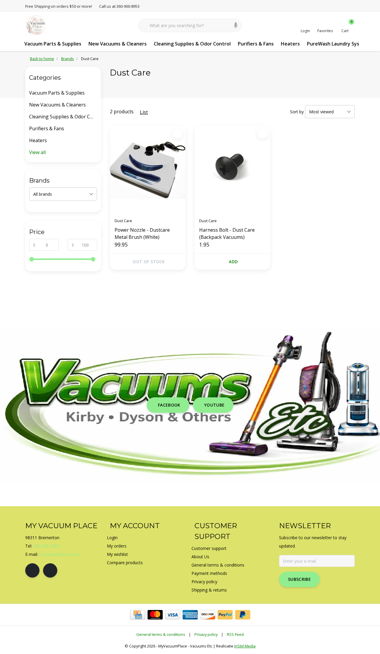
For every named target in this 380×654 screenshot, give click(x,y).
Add (233, 261)
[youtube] (50, 570)
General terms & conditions (160, 634)
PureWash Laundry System (338, 43)
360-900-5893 (46, 546)
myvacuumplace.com (59, 554)
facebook (169, 405)
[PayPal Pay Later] (242, 615)
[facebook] (32, 570)
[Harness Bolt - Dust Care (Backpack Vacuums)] (232, 169)
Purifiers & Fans (256, 43)
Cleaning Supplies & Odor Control (192, 43)
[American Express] (190, 615)
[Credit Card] (137, 615)
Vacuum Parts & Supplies (52, 43)
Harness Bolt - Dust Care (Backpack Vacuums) (227, 233)
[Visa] (172, 615)
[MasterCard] (155, 615)
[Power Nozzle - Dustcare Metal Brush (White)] (148, 169)
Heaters (290, 43)
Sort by (297, 112)
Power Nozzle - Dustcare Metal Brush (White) (142, 233)
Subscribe (299, 579)
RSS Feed (235, 634)
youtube (214, 405)
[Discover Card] (207, 615)
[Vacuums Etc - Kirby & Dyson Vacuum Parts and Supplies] (36, 25)
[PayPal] (225, 615)
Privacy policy (206, 634)
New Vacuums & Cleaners (117, 43)
